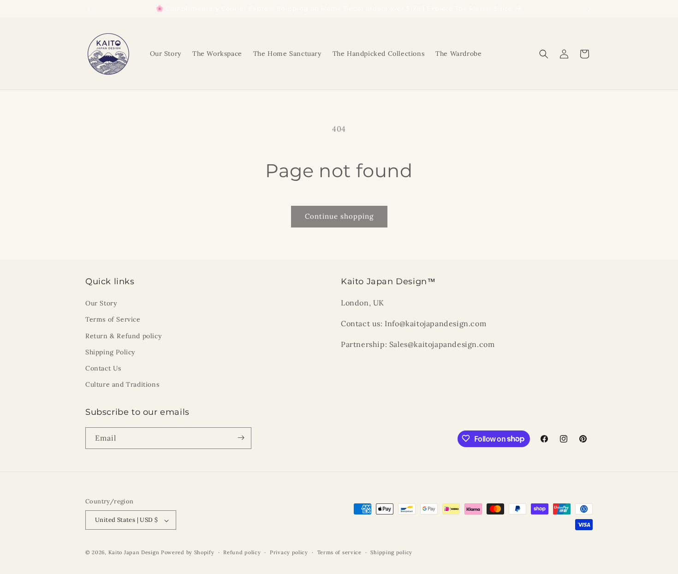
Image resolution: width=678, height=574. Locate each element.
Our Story (101, 303)
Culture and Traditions (122, 385)
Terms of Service (113, 320)
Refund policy (242, 552)
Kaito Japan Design (134, 553)
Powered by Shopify (187, 553)
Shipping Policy (110, 352)
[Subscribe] (241, 437)
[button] (544, 54)
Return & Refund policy (123, 336)
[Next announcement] (589, 9)
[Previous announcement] (88, 9)
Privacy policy (289, 552)
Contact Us (103, 368)
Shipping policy (391, 552)
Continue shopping (339, 216)
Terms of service (339, 552)
